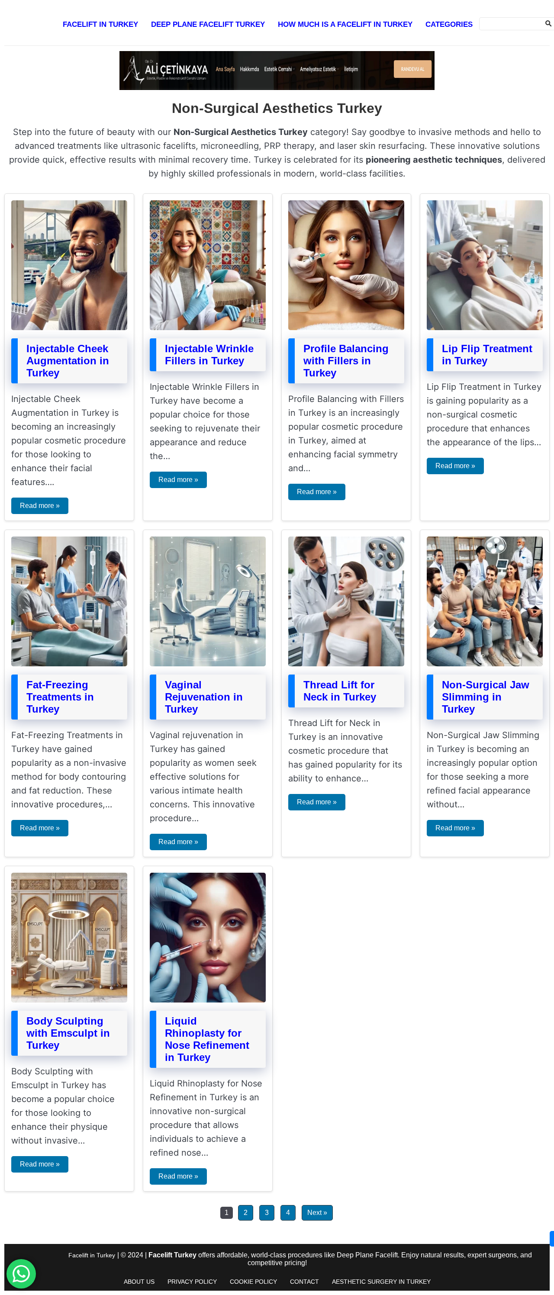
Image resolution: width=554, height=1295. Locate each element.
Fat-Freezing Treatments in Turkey (60, 697)
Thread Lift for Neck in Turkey (339, 691)
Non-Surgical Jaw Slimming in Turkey (485, 697)
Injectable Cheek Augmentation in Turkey (67, 361)
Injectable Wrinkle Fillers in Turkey (209, 354)
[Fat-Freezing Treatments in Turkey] (69, 664)
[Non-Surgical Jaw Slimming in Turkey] (485, 664)
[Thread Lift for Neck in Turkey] (346, 664)
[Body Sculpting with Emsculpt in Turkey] (69, 1000)
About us (139, 1281)
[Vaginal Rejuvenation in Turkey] (208, 664)
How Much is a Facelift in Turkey (345, 24)
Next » (317, 1212)
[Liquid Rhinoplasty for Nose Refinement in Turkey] (208, 1000)
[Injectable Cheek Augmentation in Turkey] (69, 327)
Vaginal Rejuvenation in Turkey (204, 697)
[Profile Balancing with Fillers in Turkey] (346, 327)
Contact (304, 1281)
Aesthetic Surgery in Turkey (381, 1281)
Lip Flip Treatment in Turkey (487, 354)
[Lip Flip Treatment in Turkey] (485, 327)
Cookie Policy (253, 1281)
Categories (449, 24)
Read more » (40, 505)
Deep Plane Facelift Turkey (208, 24)
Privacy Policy (192, 1281)
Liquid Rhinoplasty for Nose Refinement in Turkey (207, 1039)
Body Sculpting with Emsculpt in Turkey (68, 1033)
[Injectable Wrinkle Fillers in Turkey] (208, 327)
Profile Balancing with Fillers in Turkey (346, 361)
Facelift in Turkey (100, 24)
